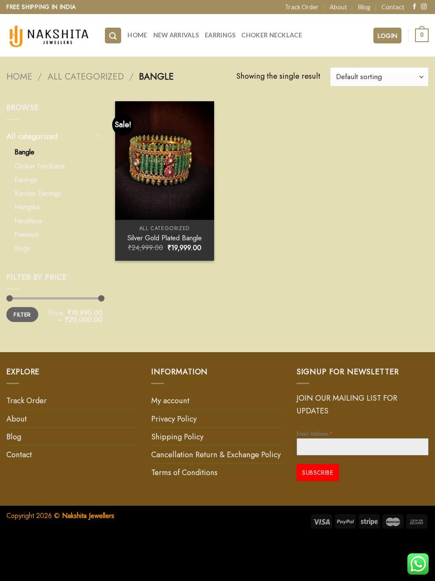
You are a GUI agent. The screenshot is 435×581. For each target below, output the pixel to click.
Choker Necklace (271, 35)
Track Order (302, 7)
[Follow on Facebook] (415, 7)
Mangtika (27, 207)
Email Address (315, 434)
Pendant (26, 234)
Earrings (220, 35)
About (338, 7)
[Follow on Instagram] (424, 7)
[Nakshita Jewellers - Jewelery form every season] (48, 35)
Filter (22, 314)
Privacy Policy (174, 418)
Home (137, 35)
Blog (364, 7)
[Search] (113, 35)
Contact (392, 7)
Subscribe (317, 472)
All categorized (86, 76)
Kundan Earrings (37, 193)
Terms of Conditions (184, 472)
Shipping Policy (177, 436)
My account (170, 400)
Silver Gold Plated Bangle (164, 238)
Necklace (28, 221)
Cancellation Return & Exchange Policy (216, 454)
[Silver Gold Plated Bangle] (164, 160)
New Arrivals (176, 35)
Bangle (24, 152)
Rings (22, 248)
